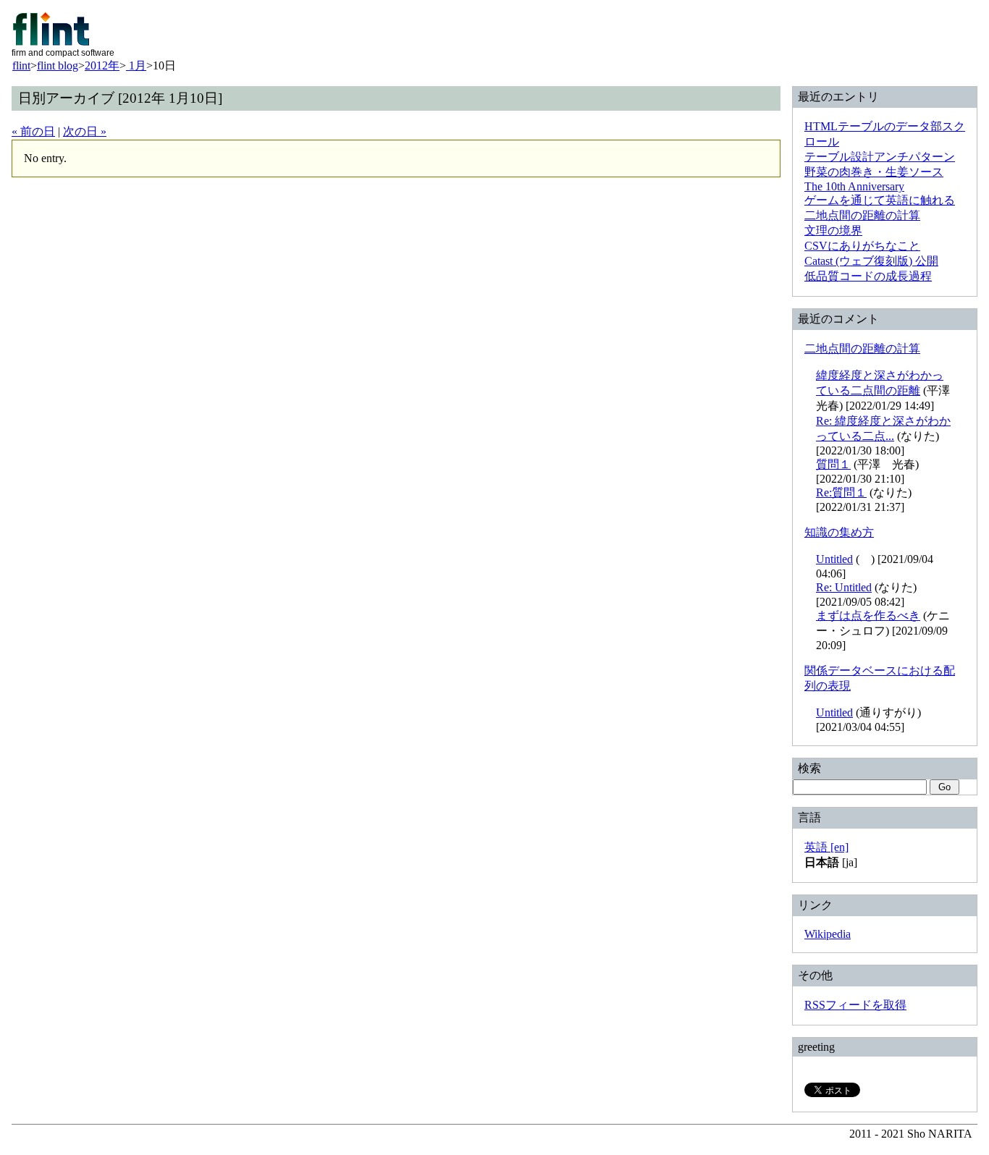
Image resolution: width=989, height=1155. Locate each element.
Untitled (834, 559)
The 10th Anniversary (854, 186)
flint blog (57, 65)
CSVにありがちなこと (862, 246)
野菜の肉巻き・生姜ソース (873, 172)
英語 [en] (826, 847)
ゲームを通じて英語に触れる (879, 200)
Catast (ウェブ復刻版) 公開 (871, 261)
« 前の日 (33, 131)
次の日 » (84, 131)
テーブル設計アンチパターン (879, 157)
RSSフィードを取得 (855, 1005)
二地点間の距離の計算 (862, 215)
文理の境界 (833, 230)
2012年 (102, 65)
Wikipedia (827, 934)
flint (21, 65)
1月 (136, 65)
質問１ (833, 464)
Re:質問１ (841, 492)
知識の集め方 (839, 532)
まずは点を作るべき (868, 615)
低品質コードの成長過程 (868, 276)
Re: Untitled (844, 587)
